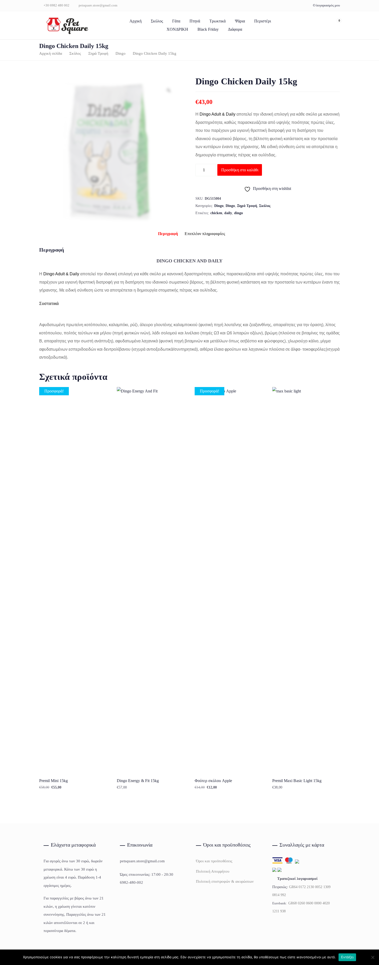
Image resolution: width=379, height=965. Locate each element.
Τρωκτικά (217, 21)
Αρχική (135, 21)
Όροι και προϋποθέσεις (214, 861)
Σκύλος (157, 21)
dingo (238, 213)
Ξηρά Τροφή (98, 53)
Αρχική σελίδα (50, 53)
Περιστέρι (262, 21)
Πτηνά (195, 21)
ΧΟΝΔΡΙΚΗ (177, 29)
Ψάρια (240, 21)
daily (228, 213)
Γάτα (176, 21)
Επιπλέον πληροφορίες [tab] (205, 233)
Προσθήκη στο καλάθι (239, 170)
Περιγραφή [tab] (168, 233)
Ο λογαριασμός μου (326, 5)
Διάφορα (235, 29)
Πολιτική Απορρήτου (212, 871)
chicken (216, 213)
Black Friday (208, 29)
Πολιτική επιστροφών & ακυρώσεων (225, 881)
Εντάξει (347, 957)
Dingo (121, 53)
